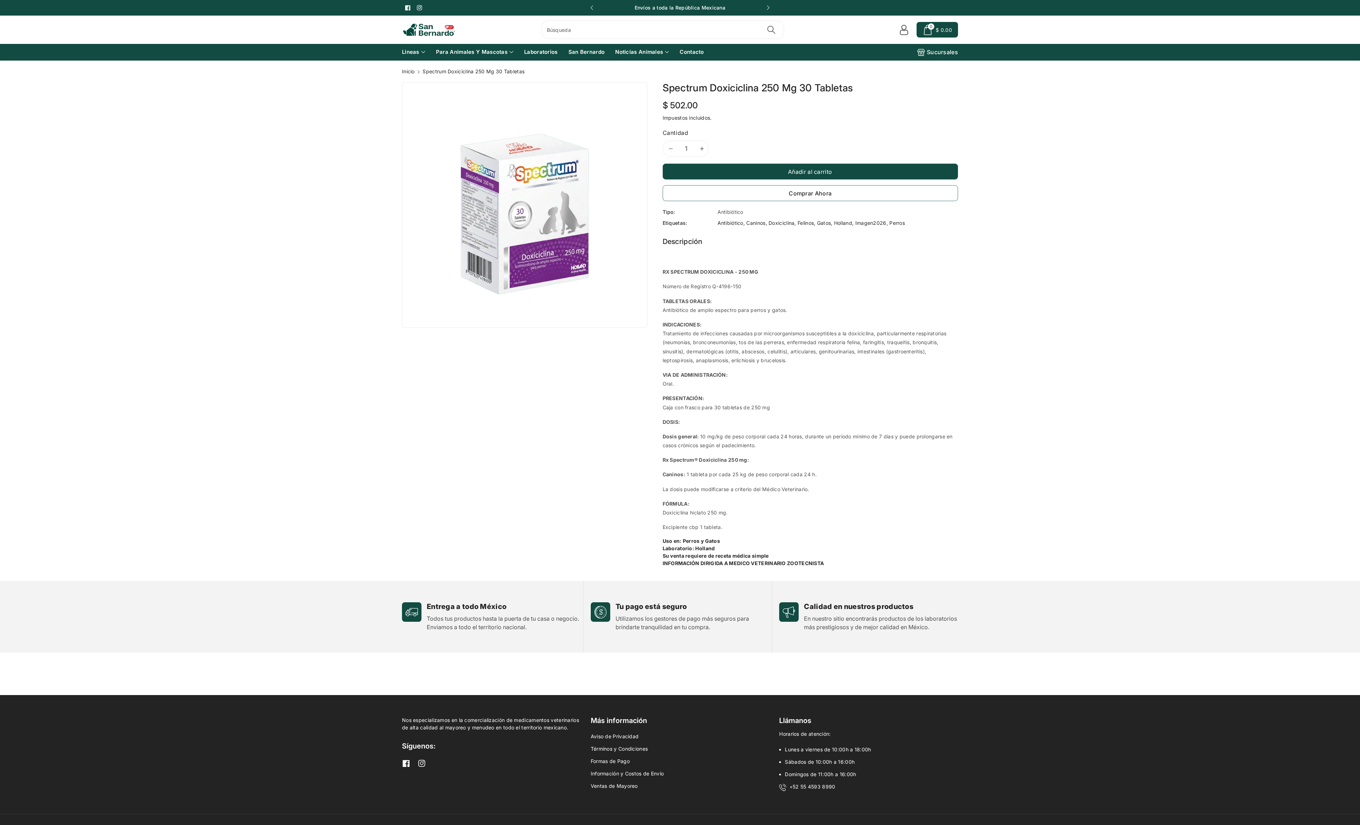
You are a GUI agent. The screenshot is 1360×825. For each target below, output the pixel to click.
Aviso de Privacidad (615, 736)
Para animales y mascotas (472, 52)
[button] (937, 30)
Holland (843, 223)
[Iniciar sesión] (904, 30)
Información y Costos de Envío (627, 773)
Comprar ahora (810, 193)
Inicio (408, 71)
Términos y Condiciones (619, 749)
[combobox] (663, 30)
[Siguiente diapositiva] (768, 8)
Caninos (755, 223)
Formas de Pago (610, 761)
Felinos (806, 223)
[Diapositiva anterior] (591, 8)
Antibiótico (730, 223)
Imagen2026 (870, 223)
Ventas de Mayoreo (614, 786)
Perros (897, 223)
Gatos (824, 223)
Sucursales (942, 52)
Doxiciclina (781, 223)
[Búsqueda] (771, 30)
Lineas (410, 52)
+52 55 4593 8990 (812, 787)
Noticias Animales (639, 52)
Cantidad (675, 132)
